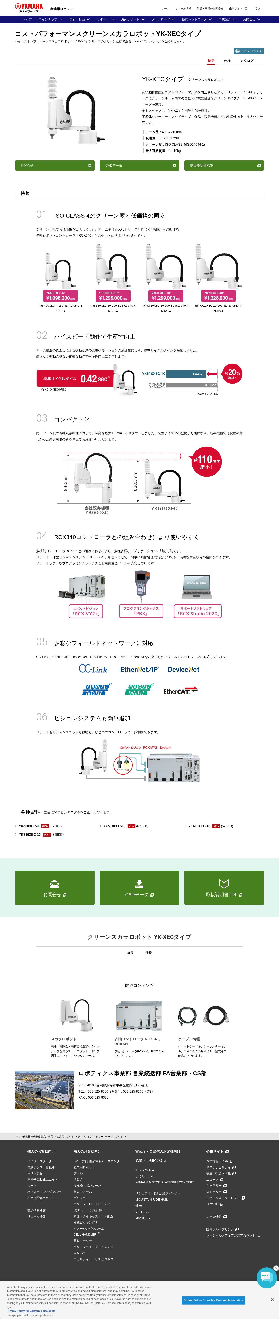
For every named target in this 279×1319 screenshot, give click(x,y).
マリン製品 (35, 1173)
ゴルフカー (81, 1198)
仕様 (227, 60)
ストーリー (214, 1191)
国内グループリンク (220, 1229)
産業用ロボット (65, 1136)
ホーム (166, 8)
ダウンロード (161, 19)
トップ (27, 19)
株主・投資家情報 (218, 1173)
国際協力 (80, 1253)
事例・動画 (77, 19)
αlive (138, 1205)
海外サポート (130, 19)
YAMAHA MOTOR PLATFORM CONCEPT (164, 1182)
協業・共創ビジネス (151, 1161)
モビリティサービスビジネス (93, 1259)
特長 (211, 60)
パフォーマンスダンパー (44, 1191)
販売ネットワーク (194, 19)
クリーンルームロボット (109, 1136)
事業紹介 (225, 19)
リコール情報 (183, 8)
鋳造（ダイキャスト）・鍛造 (93, 1216)
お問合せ (249, 19)
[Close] (272, 1299)
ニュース (212, 1179)
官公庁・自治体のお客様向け (158, 1151)
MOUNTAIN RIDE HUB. (151, 1199)
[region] (139, 1300)
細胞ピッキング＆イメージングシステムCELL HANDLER (89, 1228)
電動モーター (83, 1240)
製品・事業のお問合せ (210, 8)
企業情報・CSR (217, 1161)
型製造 (78, 1179)
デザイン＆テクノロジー (223, 1198)
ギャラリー (214, 1185)
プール (78, 1173)
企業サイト (235, 8)
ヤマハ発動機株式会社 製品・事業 (34, 1136)
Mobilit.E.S (142, 1218)
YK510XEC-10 (126, 826)
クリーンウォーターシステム (93, 1247)
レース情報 (214, 1216)
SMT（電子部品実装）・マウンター (98, 1161)
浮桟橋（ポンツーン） (89, 1185)
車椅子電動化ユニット (42, 1179)
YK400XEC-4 (40, 826)
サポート (103, 19)
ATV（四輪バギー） (41, 1198)
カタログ (246, 60)
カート (32, 1185)
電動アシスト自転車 (41, 1167)
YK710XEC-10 (41, 834)
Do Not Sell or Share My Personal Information (213, 1300)
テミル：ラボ (144, 1176)
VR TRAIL (142, 1211)
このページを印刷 (251, 50)
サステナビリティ (218, 1167)
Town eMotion (144, 1170)
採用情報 (212, 1204)
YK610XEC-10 (210, 826)
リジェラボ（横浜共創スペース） (158, 1193)
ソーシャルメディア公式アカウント (230, 1235)
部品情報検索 (36, 1210)
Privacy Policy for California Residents (31, 1310)
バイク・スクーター (41, 1161)
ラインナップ (48, 19)
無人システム (83, 1191)
